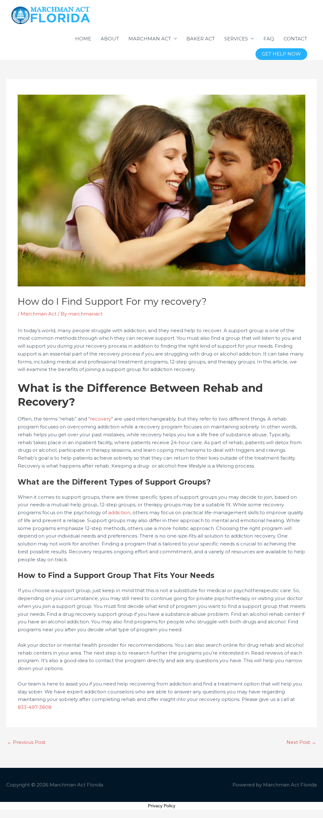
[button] (281, 54)
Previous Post (26, 742)
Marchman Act (38, 314)
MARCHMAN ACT (149, 39)
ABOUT (110, 39)
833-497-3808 (34, 707)
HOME (83, 39)
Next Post (301, 742)
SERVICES (236, 39)
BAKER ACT (200, 39)
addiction (119, 512)
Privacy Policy (161, 805)
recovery (100, 419)
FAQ (268, 39)
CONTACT (295, 39)
